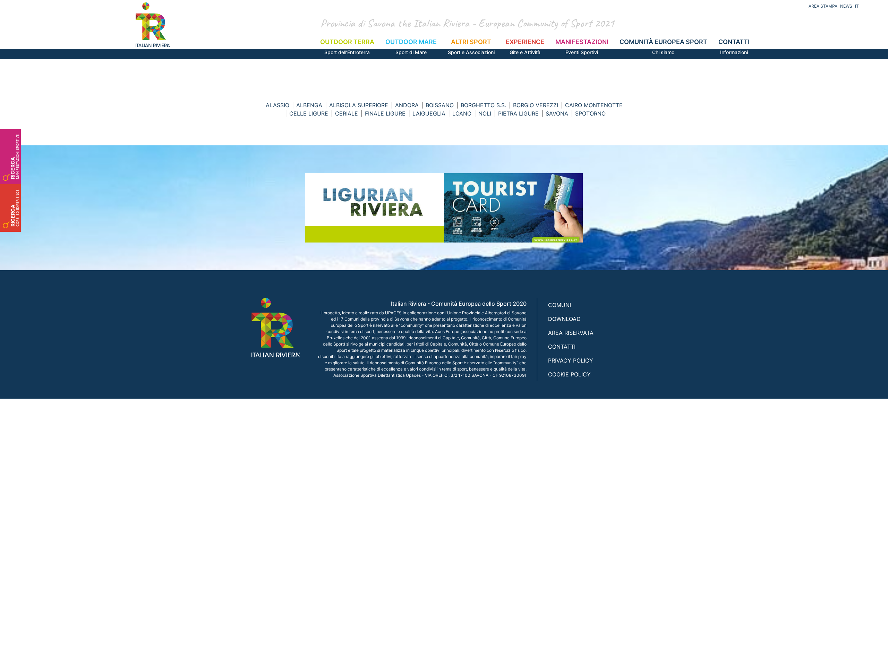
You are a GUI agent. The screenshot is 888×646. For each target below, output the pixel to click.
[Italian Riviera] (153, 25)
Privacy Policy (570, 360)
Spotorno (590, 113)
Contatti (734, 46)
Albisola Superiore (358, 105)
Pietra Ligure (518, 113)
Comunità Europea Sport (663, 46)
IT (857, 6)
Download (564, 318)
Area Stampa (823, 6)
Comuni (559, 304)
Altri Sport (471, 46)
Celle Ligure (308, 113)
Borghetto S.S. (483, 105)
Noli (484, 113)
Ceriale (346, 113)
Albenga (309, 105)
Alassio (277, 105)
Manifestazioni (581, 46)
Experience (525, 46)
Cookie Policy (569, 374)
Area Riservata (571, 332)
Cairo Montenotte (594, 105)
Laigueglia (428, 113)
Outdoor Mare (411, 46)
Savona (557, 113)
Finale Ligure (385, 113)
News (846, 6)
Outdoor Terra (347, 46)
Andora (407, 105)
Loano (461, 113)
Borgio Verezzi (535, 105)
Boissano (440, 105)
